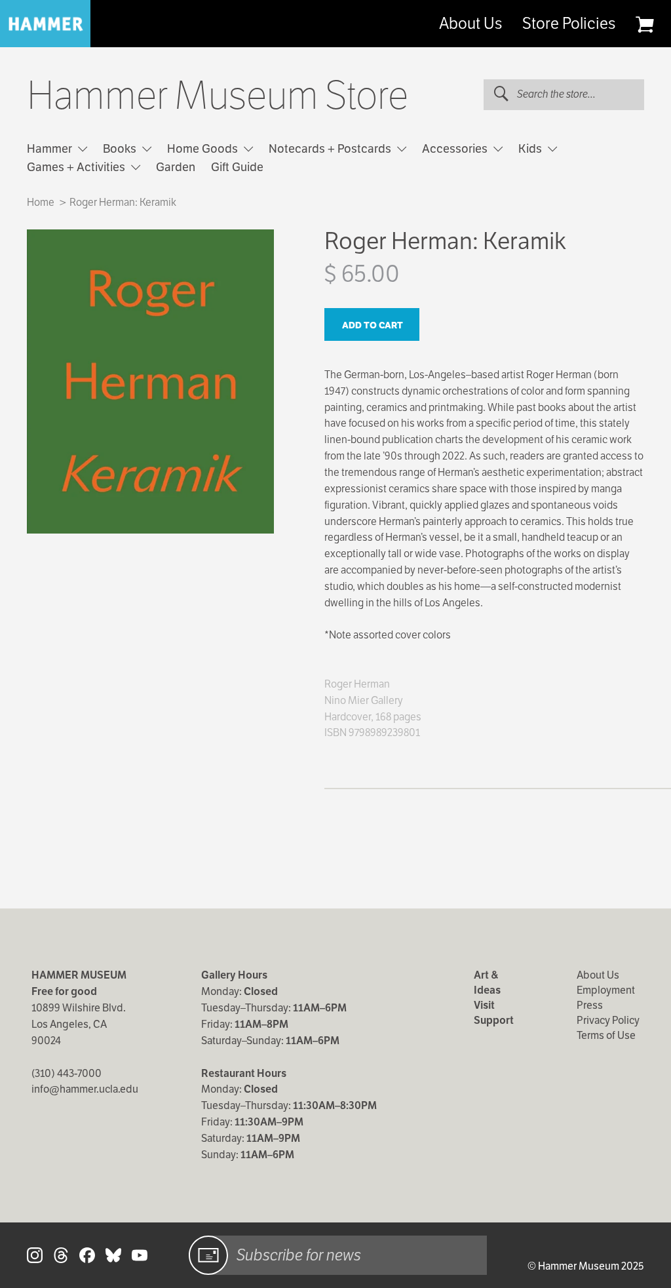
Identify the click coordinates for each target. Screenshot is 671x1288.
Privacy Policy (608, 1020)
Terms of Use (606, 1035)
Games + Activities (77, 166)
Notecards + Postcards (331, 148)
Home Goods (203, 148)
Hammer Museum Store (217, 95)
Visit (484, 1005)
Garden (175, 166)
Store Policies (568, 23)
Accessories (456, 148)
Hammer (51, 148)
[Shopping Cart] (644, 24)
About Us (470, 23)
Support (494, 1020)
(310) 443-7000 (66, 1073)
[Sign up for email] (208, 1255)
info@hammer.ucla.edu (84, 1089)
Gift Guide (237, 166)
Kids (531, 148)
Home (40, 202)
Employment (606, 990)
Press (590, 1005)
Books (121, 148)
